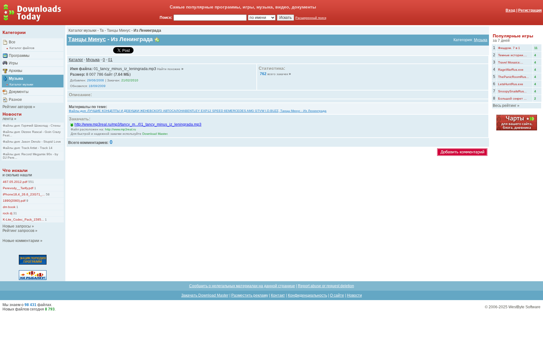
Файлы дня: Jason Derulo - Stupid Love (32, 141)
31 (14, 213)
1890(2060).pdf (14, 200)
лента (8, 119)
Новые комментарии (21, 241)
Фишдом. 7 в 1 (509, 48)
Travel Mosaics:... (510, 62)
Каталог (76, 60)
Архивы (15, 71)
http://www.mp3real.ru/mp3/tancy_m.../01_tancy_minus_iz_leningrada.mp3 (137, 124)
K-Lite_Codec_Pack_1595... (23, 219)
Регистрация (530, 10)
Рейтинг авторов (17, 107)
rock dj (7, 213)
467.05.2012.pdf (15, 182)
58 (47, 194)
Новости (12, 114)
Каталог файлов (21, 48)
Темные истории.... (512, 55)
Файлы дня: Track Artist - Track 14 (27, 148)
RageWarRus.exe (511, 69)
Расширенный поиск (310, 17)
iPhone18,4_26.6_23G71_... (24, 194)
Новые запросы (17, 226)
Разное (15, 99)
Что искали (15, 170)
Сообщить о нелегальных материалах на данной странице (242, 286)
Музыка (16, 78)
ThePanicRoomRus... (513, 77)
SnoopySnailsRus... (512, 91)
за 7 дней (501, 40)
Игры (13, 63)
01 (110, 60)
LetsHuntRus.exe (510, 84)
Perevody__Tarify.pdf (18, 188)
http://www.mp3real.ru (120, 129)
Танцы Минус (118, 30)
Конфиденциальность (307, 295)
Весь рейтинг (504, 105)
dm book (9, 207)
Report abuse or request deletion (326, 286)
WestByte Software (524, 307)
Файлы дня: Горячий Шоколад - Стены (31, 125)
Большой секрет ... (512, 98)
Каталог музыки (21, 84)
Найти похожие (168, 69)
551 (30, 182)
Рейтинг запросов (18, 230)
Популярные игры (513, 35)
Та (102, 30)
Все (12, 42)
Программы (19, 55)
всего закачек (277, 74)
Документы (19, 92)
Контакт (278, 295)
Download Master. (155, 133)
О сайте (337, 295)
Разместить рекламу (249, 295)
